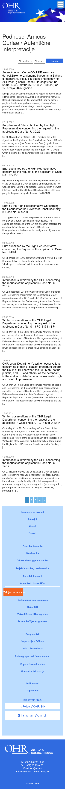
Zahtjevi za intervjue (13, 592)
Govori (32, 533)
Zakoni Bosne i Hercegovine (32, 614)
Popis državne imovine (32, 664)
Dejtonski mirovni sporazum (33, 599)
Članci (32, 526)
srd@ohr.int (36, 768)
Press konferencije (33, 546)
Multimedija (32, 553)
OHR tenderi (32, 683)
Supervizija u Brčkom (32, 641)
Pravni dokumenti (32, 576)
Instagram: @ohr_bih (33, 715)
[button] (60, 4)
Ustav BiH (32, 607)
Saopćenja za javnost (32, 511)
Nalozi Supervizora (33, 648)
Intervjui (32, 519)
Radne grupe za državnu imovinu (32, 656)
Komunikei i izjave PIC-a (32, 583)
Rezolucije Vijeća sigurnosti (32, 621)
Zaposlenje (32, 690)
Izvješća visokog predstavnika (32, 568)
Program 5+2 (32, 634)
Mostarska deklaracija (32, 671)
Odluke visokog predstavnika (32, 560)
